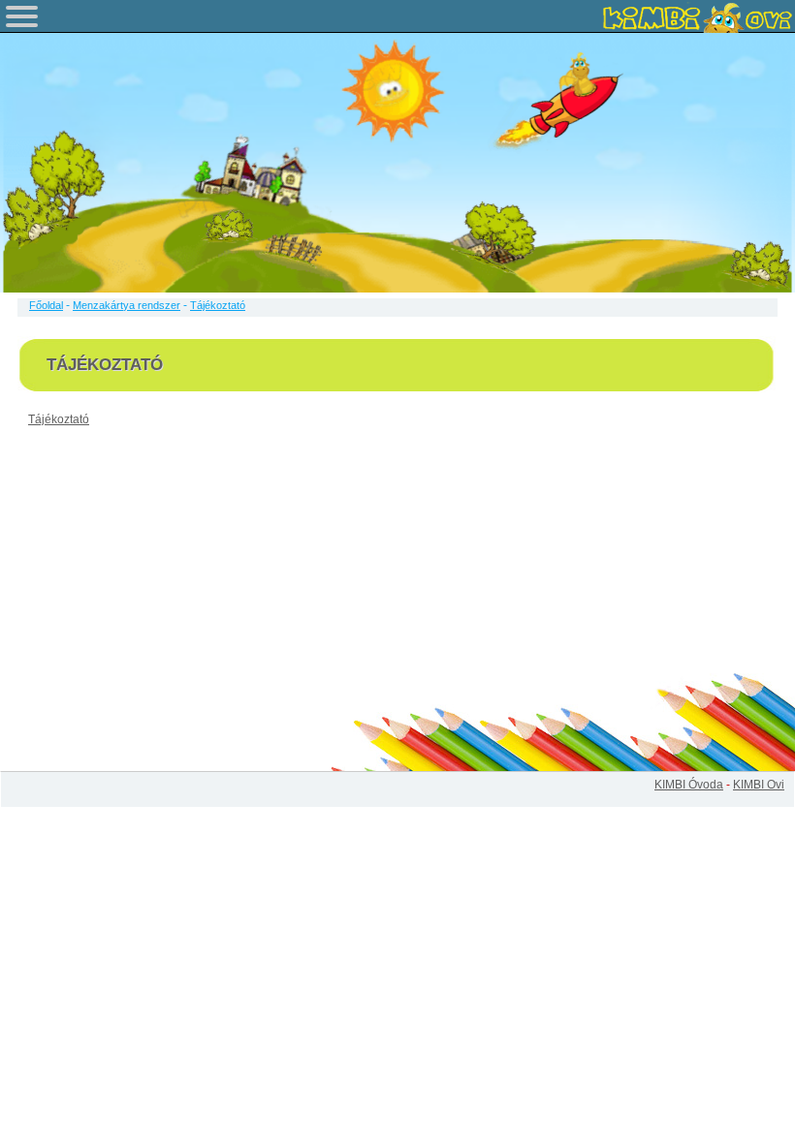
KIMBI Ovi (758, 784)
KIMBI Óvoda (688, 784)
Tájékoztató (58, 419)
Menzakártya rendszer (126, 305)
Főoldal (46, 305)
